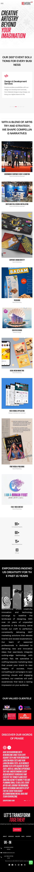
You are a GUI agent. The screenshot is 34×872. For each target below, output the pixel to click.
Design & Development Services (17, 413)
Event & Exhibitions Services (17, 176)
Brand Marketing (17, 262)
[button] (5, 747)
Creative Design (17, 332)
